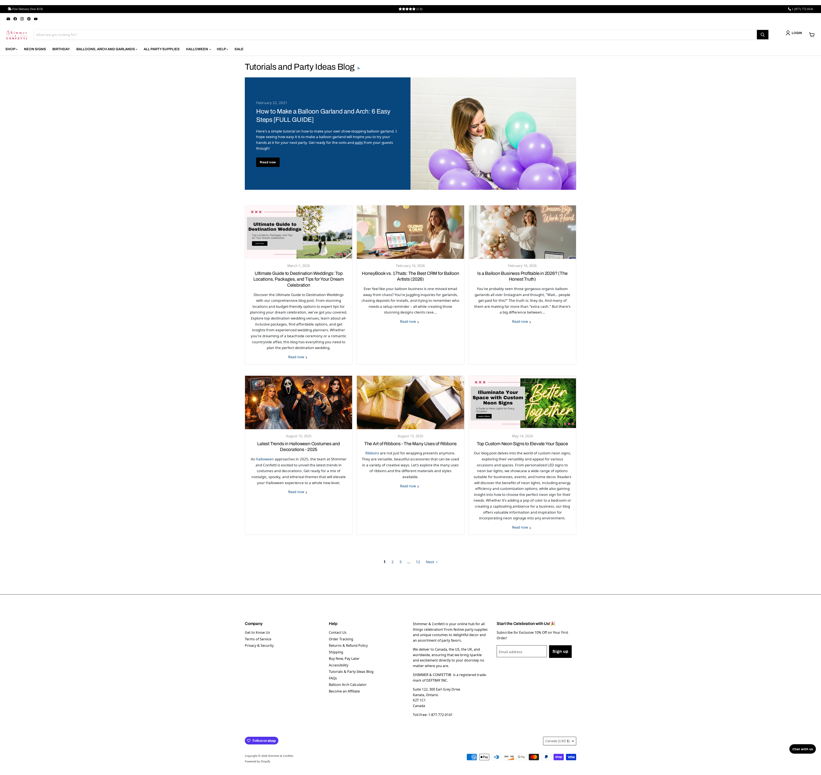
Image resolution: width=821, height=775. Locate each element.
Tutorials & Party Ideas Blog (351, 671)
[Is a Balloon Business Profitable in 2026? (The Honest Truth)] (522, 232)
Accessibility (338, 665)
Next (430, 561)
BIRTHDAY (61, 49)
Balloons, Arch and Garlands (106, 49)
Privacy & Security (259, 645)
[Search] (762, 34)
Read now (268, 162)
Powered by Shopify (257, 761)
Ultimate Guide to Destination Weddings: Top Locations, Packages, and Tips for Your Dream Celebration (298, 279)
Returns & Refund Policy (348, 645)
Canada (557, 741)
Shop (10, 49)
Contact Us (338, 632)
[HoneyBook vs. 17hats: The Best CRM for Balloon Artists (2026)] (410, 232)
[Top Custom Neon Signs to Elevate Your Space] (522, 402)
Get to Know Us (257, 632)
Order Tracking (341, 639)
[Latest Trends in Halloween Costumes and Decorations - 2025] (298, 402)
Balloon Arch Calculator (348, 684)
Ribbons (372, 453)
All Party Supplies (162, 49)
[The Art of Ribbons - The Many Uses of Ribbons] (410, 402)
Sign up (560, 651)
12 (418, 561)
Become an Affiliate (344, 691)
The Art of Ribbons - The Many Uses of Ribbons (410, 443)
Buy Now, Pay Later (344, 658)
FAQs (333, 678)
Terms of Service (258, 639)
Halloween (265, 459)
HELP (221, 49)
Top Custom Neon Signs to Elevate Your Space (522, 443)
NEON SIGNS (35, 49)
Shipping (336, 652)
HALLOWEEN (197, 49)
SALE (239, 49)
